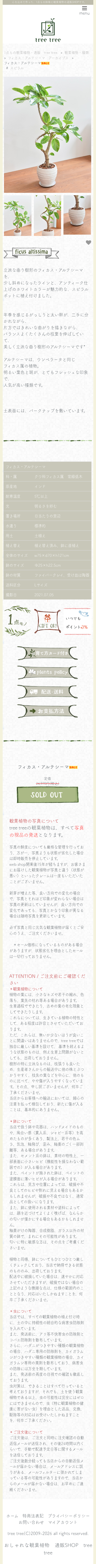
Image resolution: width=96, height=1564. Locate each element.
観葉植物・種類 (77, 52)
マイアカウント (63, 1522)
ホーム (12, 1515)
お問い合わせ (31, 1522)
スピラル (17, 68)
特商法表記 (33, 1515)
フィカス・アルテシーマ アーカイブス (38, 57)
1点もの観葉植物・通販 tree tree (30, 52)
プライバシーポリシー (69, 1515)
